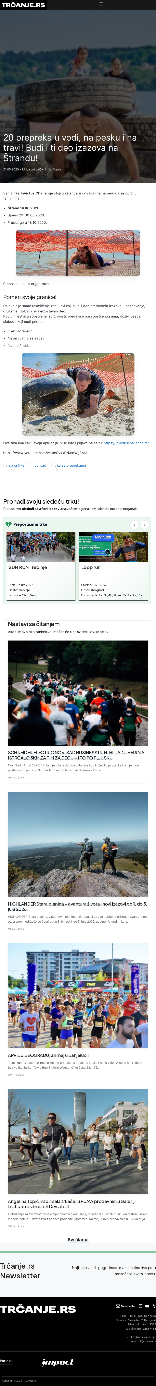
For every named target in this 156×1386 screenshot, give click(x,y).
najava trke (15, 465)
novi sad (39, 465)
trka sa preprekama (70, 465)
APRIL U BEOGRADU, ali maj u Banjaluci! (48, 1055)
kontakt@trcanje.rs (143, 1341)
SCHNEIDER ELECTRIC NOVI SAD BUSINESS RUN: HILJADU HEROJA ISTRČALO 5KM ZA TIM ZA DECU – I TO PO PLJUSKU (76, 755)
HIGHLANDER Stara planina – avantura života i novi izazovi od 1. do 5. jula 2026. (77, 906)
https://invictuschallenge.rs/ (126, 443)
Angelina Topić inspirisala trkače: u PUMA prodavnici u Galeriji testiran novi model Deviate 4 (71, 1203)
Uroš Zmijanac (16, 1074)
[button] (101, 3)
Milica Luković (16, 777)
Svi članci (78, 1239)
